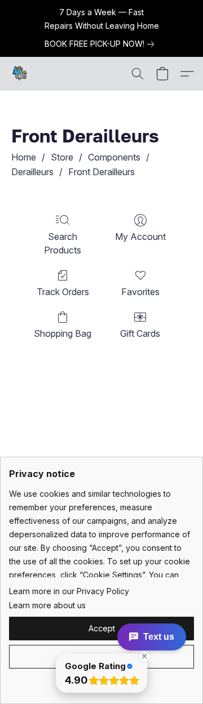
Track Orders (63, 291)
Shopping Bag (62, 333)
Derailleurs (32, 171)
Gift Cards (140, 333)
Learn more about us (47, 605)
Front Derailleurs (101, 171)
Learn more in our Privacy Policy (69, 591)
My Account (140, 236)
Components (114, 157)
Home (23, 157)
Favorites (140, 291)
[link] (101, 44)
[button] (20, 74)
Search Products (62, 243)
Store (62, 157)
